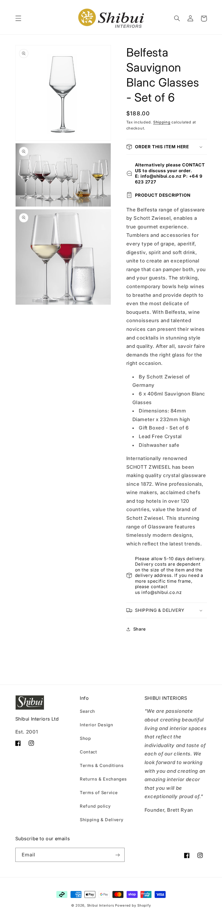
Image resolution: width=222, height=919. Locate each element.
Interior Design (96, 724)
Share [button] (139, 629)
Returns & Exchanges (103, 779)
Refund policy (95, 806)
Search (87, 711)
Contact (88, 752)
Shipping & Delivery (101, 819)
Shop (85, 738)
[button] (18, 18)
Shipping (162, 122)
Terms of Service (99, 792)
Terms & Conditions (101, 765)
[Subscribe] (117, 855)
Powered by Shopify (133, 905)
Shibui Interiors (100, 905)
